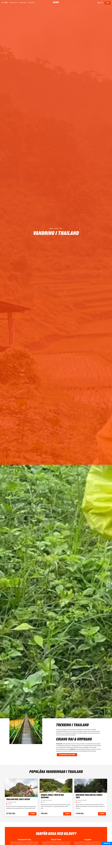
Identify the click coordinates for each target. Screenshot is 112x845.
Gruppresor (31, 2)
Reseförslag (22, 2)
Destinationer (13, 2)
